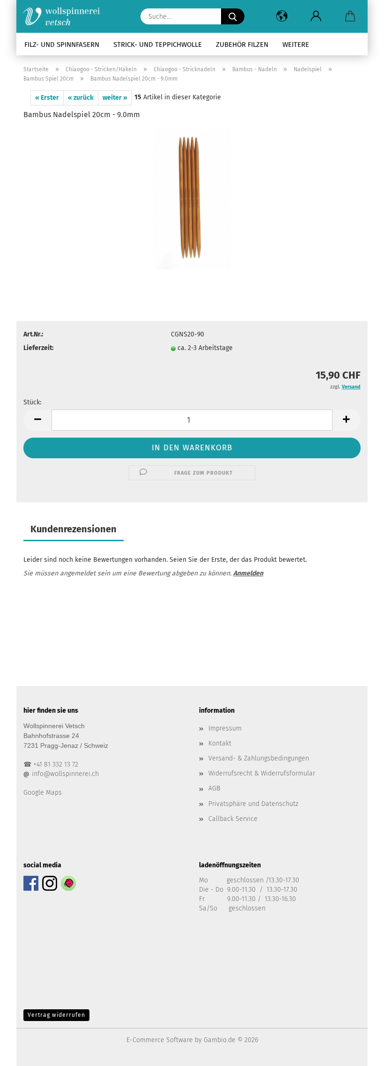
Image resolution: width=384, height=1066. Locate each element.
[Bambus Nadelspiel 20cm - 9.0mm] (192, 199)
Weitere (295, 44)
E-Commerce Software (159, 1040)
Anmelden (248, 573)
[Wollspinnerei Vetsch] (65, 16)
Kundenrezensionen (73, 529)
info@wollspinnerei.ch (65, 774)
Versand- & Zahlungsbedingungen (258, 758)
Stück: (32, 402)
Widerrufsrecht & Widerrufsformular (261, 773)
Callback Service (233, 819)
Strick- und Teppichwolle (157, 44)
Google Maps (42, 793)
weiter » (115, 98)
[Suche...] (232, 16)
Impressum (225, 728)
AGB (214, 788)
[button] (282, 16)
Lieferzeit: (38, 348)
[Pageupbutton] (358, 1052)
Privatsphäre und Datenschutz (253, 804)
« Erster (47, 98)
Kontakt (219, 743)
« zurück (81, 98)
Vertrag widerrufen (56, 1015)
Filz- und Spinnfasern (61, 44)
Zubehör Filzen (242, 44)
